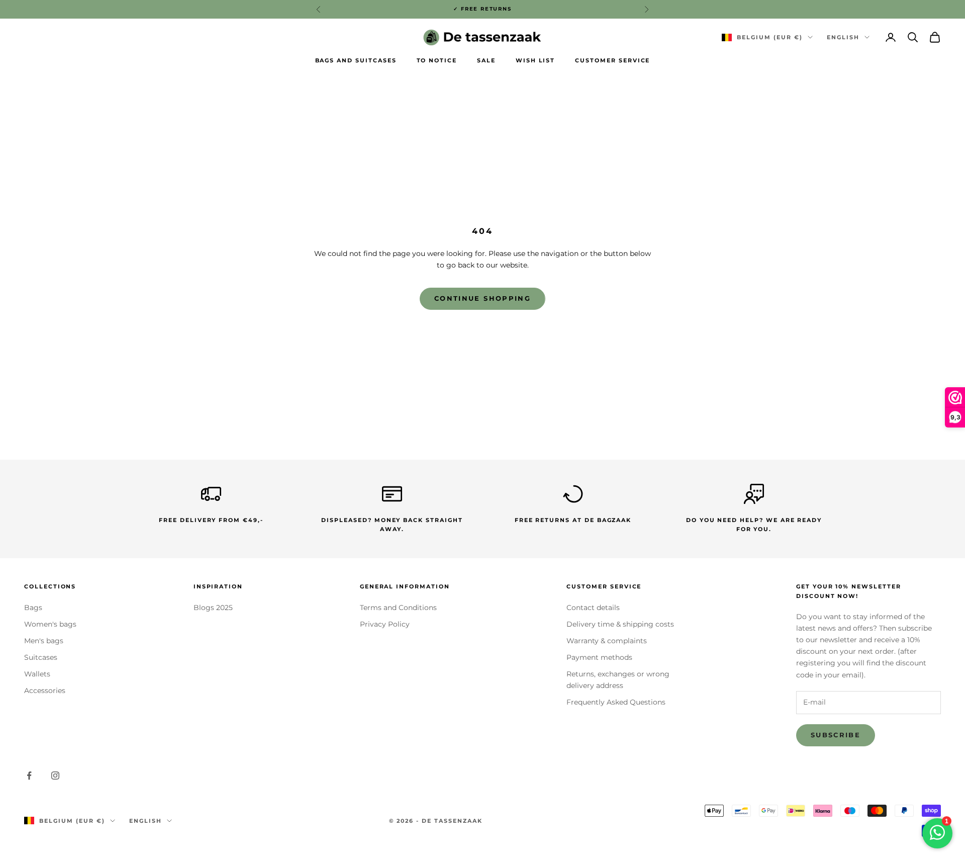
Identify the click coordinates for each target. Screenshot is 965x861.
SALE (486, 60)
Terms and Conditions (398, 607)
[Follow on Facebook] (29, 775)
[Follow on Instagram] (55, 775)
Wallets (37, 673)
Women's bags (50, 624)
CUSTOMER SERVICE (612, 60)
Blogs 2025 (213, 607)
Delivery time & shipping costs (620, 624)
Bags (33, 607)
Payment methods (599, 657)
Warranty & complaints (606, 640)
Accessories (44, 690)
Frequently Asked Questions (615, 702)
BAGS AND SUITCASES (356, 60)
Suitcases (40, 657)
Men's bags (43, 640)
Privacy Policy (385, 624)
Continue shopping (482, 298)
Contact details (593, 607)
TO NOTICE (437, 60)
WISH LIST (535, 60)
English (843, 37)
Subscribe (835, 735)
